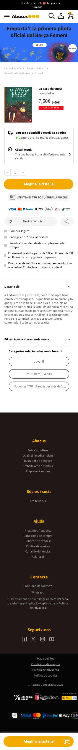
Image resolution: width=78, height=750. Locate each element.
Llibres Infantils (13, 68)
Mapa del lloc (45, 658)
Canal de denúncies (37, 551)
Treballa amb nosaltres (38, 466)
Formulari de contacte (38, 586)
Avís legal (38, 557)
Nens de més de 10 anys (17, 73)
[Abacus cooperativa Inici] (27, 18)
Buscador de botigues (38, 461)
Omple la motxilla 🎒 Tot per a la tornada (40, 5)
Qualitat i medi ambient (38, 455)
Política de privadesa (38, 541)
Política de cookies (38, 546)
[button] (61, 16)
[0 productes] (71, 17)
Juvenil (39, 73)
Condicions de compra (38, 536)
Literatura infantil (36, 68)
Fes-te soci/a (38, 501)
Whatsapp (37, 592)
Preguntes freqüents (38, 530)
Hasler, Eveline (46, 93)
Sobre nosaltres (38, 450)
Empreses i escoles (38, 471)
